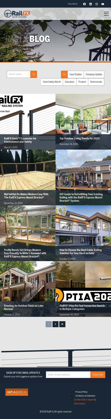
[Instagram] (96, 4)
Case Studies (75, 74)
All (64, 74)
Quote (15, 392)
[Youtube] (102, 4)
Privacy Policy (81, 391)
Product (82, 82)
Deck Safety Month (52, 82)
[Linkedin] (90, 4)
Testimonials (96, 82)
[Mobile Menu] (106, 14)
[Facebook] (84, 4)
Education (69, 82)
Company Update (94, 74)
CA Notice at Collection (85, 395)
